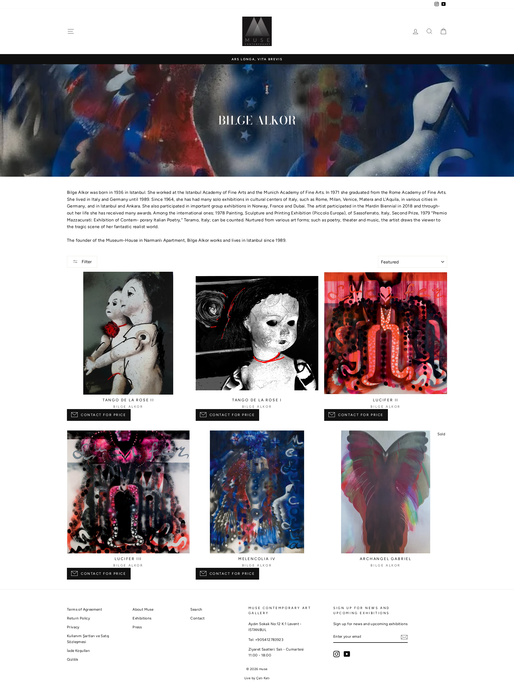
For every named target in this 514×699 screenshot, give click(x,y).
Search (196, 609)
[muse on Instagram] (336, 654)
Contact (197, 618)
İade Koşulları (78, 650)
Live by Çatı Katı (257, 678)
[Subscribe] (404, 636)
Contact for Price (103, 415)
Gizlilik (72, 659)
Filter (86, 261)
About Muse (143, 609)
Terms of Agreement (84, 609)
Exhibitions (142, 618)
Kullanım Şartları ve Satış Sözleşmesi (88, 639)
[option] (257, 59)
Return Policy (78, 618)
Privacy (73, 627)
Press (137, 627)
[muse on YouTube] (347, 654)
